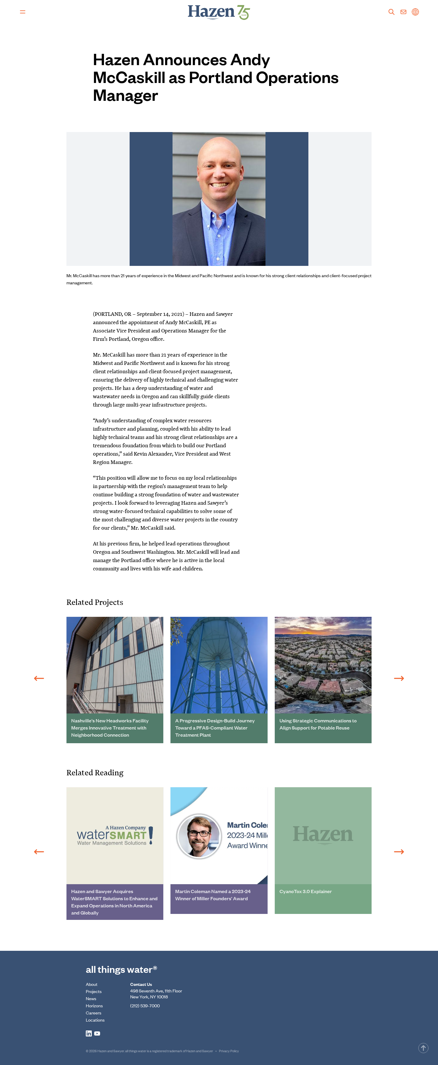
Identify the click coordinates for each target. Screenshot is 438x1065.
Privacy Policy (229, 1050)
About (91, 984)
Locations (95, 1020)
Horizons (94, 1005)
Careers (93, 1012)
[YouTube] (97, 1033)
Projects (94, 991)
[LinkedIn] (89, 1033)
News (91, 998)
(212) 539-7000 (145, 1005)
